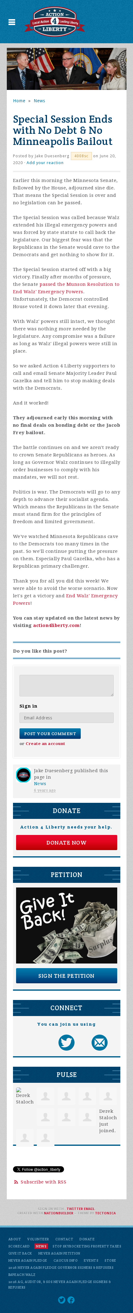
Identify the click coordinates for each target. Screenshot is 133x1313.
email (89, 1209)
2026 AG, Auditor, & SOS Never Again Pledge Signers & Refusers (59, 1285)
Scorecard (19, 1246)
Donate (87, 1239)
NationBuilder (58, 1213)
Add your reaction (45, 162)
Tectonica (105, 1213)
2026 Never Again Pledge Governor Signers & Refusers (61, 1267)
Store (110, 1260)
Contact (64, 1239)
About (14, 1239)
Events (91, 1260)
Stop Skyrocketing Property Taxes (87, 1246)
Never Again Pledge (27, 1260)
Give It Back (20, 1253)
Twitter (74, 1209)
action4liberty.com (56, 625)
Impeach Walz (22, 1275)
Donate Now (66, 842)
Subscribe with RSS (43, 1182)
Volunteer (38, 1239)
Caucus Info (66, 1260)
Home (19, 100)
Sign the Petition (66, 975)
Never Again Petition (59, 1253)
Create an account (45, 743)
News (39, 100)
